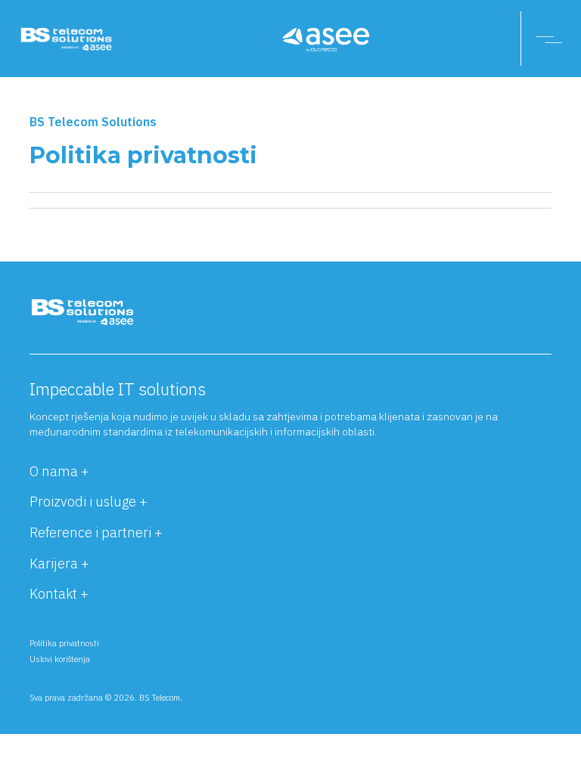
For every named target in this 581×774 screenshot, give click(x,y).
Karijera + (59, 563)
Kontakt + (59, 593)
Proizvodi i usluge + (89, 501)
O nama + (59, 471)
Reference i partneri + (96, 532)
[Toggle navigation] (550, 39)
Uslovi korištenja (60, 659)
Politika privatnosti (64, 643)
